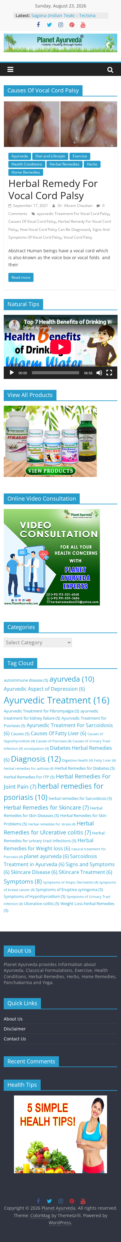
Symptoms (23, 881)
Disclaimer (15, 1029)
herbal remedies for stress (51, 824)
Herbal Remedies (64, 164)
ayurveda (71, 679)
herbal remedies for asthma (28, 768)
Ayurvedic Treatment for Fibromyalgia (41, 711)
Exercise (80, 156)
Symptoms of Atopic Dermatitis (70, 882)
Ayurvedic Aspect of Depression (44, 688)
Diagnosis (36, 758)
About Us (13, 1019)
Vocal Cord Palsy (78, 237)
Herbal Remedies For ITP (29, 777)
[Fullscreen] (109, 373)
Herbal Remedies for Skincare (46, 807)
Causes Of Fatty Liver (58, 733)
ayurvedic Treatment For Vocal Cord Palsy (73, 213)
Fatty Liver (105, 760)
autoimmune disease (26, 680)
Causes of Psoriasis (53, 741)
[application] (61, 347)
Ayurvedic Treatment (57, 700)
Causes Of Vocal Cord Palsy (32, 221)
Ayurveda (19, 156)
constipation (36, 748)
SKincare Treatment (85, 872)
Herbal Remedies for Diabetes (85, 768)
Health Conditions (26, 164)
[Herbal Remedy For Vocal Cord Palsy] (61, 104)
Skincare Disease (34, 872)
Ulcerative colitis (41, 903)
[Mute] (99, 373)
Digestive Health (77, 760)
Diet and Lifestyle (50, 156)
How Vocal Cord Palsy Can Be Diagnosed (55, 229)
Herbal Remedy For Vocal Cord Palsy (53, 189)
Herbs (92, 164)
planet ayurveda (46, 856)
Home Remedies (25, 172)
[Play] (12, 373)
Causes (20, 733)
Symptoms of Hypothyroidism (34, 896)
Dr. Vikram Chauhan (75, 205)
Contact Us (15, 1039)
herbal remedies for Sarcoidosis (80, 798)
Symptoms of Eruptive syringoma (69, 889)
